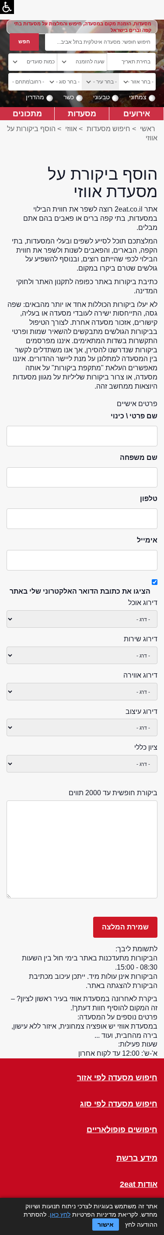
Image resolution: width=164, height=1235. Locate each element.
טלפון (148, 498)
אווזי (71, 128)
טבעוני (101, 97)
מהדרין (35, 97)
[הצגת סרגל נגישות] (7, 7)
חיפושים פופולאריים (122, 1130)
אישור (106, 1224)
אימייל (147, 540)
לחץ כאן (60, 1214)
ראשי (147, 128)
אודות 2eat (138, 1184)
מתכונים (27, 113)
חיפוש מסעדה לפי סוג (118, 1104)
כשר (68, 97)
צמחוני (138, 97)
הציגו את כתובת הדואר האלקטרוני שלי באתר (80, 591)
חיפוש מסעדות (108, 128)
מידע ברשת (136, 1158)
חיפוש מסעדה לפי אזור (117, 1078)
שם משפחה (138, 457)
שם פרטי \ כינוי (134, 416)
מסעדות (82, 113)
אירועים (136, 113)
